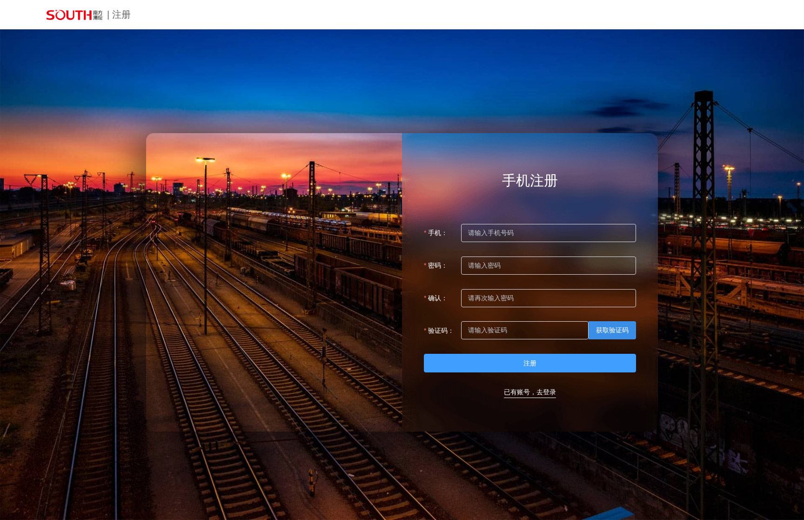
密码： (438, 265)
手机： (438, 232)
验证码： (441, 330)
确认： (438, 298)
